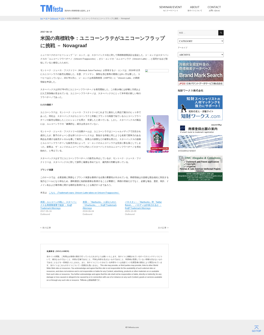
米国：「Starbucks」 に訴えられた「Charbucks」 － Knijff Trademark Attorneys (100, 205)
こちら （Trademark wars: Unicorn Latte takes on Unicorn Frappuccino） (84, 192)
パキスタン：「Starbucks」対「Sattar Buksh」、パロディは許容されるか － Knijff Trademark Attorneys (143, 205)
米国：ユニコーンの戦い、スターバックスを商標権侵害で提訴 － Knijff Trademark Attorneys (58, 205)
